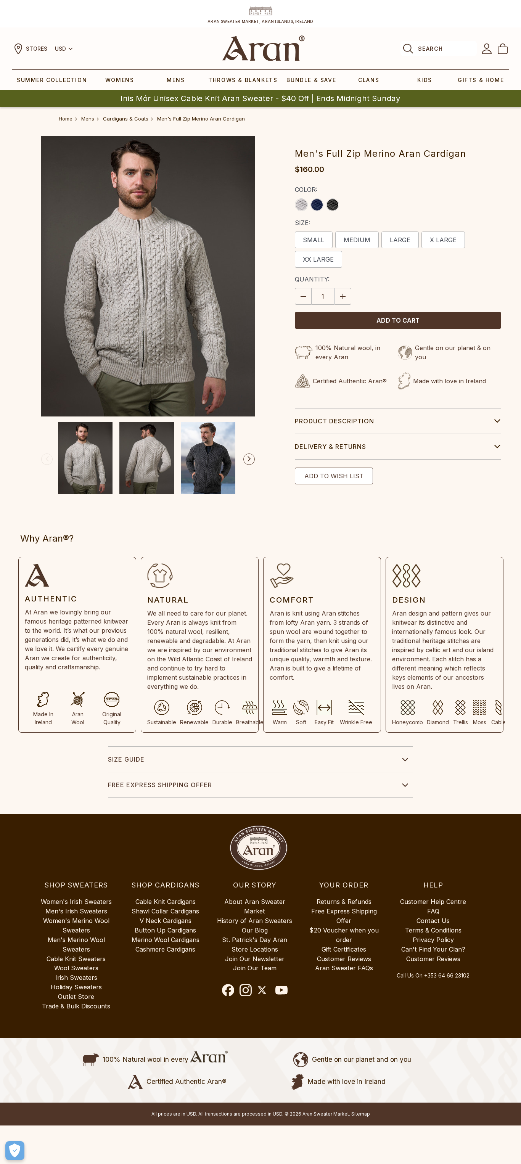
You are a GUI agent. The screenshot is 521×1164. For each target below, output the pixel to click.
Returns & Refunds (344, 901)
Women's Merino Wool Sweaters (76, 925)
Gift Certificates (344, 949)
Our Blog (255, 930)
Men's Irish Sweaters (76, 911)
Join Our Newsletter (255, 959)
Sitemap (360, 1114)
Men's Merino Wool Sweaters (76, 944)
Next (249, 459)
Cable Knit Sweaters (76, 959)
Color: (306, 189)
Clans (368, 80)
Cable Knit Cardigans (165, 901)
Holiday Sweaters (76, 987)
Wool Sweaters (76, 968)
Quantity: (312, 279)
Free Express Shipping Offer (160, 785)
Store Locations (255, 949)
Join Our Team (255, 968)
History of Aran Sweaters (254, 920)
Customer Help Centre (433, 901)
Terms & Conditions (433, 930)
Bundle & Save (311, 80)
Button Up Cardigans (165, 930)
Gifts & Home (481, 80)
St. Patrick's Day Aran (254, 940)
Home (65, 119)
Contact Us (433, 920)
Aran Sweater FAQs (344, 968)
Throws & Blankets (242, 80)
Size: (302, 223)
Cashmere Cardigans (165, 949)
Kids (424, 80)
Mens (176, 80)
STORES (36, 48)
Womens (119, 80)
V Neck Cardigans (165, 920)
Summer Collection (52, 80)
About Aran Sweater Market (254, 906)
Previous (47, 459)
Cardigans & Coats (125, 119)
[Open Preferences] (14, 1150)
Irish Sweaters (76, 977)
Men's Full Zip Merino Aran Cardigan (201, 119)
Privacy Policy (433, 940)
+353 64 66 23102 (447, 975)
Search (430, 48)
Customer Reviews (344, 959)
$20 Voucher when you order (344, 935)
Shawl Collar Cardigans (165, 911)
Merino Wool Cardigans (165, 940)
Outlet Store (76, 996)
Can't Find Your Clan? (433, 949)
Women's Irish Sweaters (76, 901)
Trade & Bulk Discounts (76, 1006)
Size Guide (126, 759)
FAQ (433, 911)
